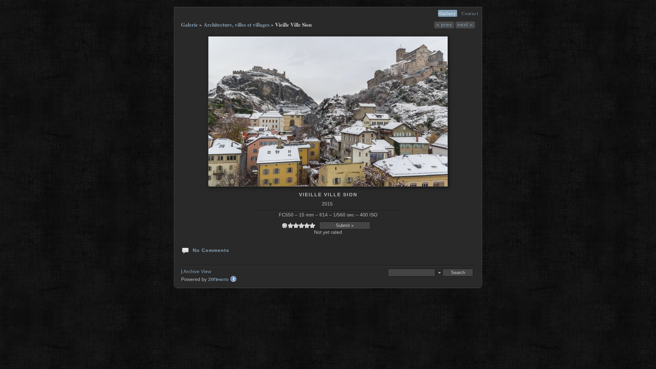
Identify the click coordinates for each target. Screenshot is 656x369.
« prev (444, 24)
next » (465, 24)
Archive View (197, 271)
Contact (470, 13)
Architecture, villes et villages (237, 24)
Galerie (189, 24)
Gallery (447, 13)
